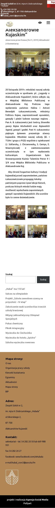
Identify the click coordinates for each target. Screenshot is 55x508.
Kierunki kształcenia (15, 372)
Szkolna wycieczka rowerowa (20, 342)
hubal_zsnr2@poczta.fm (23, 462)
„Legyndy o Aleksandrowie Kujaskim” (22, 30)
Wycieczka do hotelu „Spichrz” (20, 337)
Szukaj (8, 274)
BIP (7, 391)
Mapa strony (11, 387)
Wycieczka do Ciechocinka (18, 333)
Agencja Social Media (37, 499)
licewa (24, 40)
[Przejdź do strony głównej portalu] (9, 24)
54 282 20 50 (27, 441)
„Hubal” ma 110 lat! (15, 289)
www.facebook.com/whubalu (29, 456)
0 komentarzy (12, 44)
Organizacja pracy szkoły (17, 368)
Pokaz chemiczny (14, 323)
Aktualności (44, 40)
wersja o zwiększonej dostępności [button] (40, 23)
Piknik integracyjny (14, 328)
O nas (8, 363)
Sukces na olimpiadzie (16, 294)
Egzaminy (10, 377)
